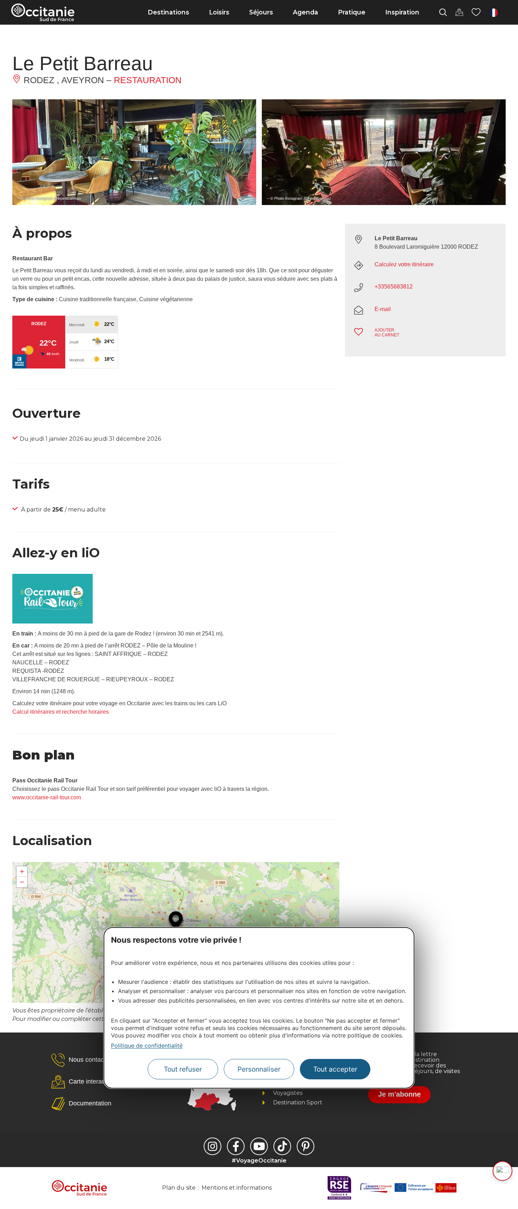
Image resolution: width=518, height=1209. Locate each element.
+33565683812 (394, 287)
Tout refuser (183, 1069)
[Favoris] (476, 12)
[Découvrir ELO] (502, 1171)
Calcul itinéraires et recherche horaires (60, 712)
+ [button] (22, 871)
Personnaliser (259, 1069)
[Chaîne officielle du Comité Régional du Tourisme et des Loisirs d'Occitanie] (259, 1146)
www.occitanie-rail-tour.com (46, 797)
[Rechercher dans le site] (443, 12)
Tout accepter (335, 1069)
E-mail (383, 309)
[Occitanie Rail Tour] (52, 622)
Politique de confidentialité (147, 1045)
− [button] (22, 882)
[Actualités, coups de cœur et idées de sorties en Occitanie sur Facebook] (236, 1146)
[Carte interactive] (459, 12)
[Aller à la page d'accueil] (42, 12)
